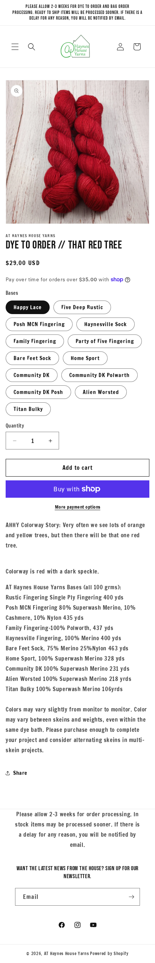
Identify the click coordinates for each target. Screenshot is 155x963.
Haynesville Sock (105, 324)
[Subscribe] (131, 897)
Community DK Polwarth (99, 375)
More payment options (77, 507)
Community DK (32, 375)
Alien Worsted (101, 392)
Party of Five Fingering (105, 341)
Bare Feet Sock (32, 358)
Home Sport (85, 358)
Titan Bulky (28, 409)
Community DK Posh (38, 392)
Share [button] (20, 773)
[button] (15, 46)
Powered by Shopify (109, 954)
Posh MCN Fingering (39, 324)
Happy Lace (28, 307)
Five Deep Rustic (82, 307)
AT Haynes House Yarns (66, 954)
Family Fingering (35, 341)
